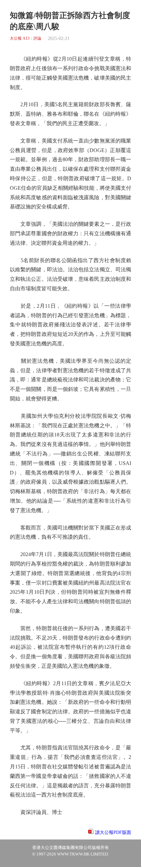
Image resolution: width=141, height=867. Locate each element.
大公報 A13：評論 (25, 38)
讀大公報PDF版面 (113, 832)
